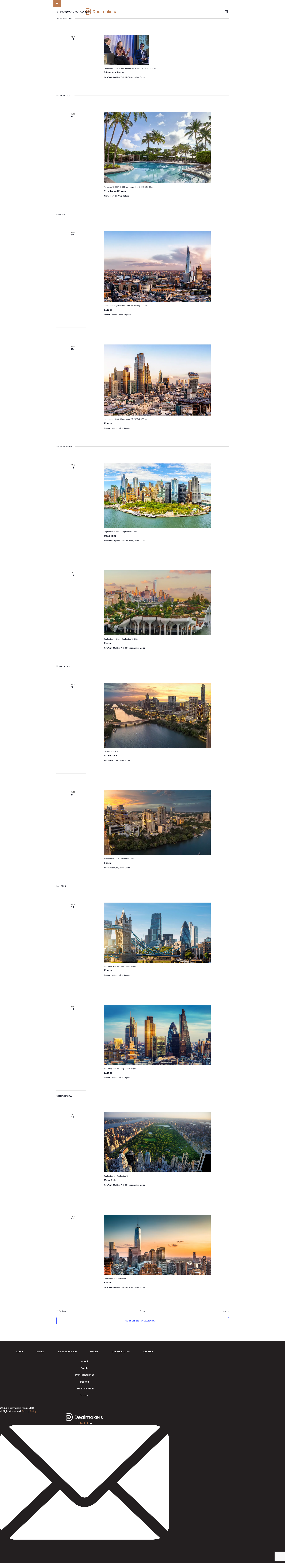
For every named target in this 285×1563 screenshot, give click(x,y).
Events (158, 11)
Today (142, 1311)
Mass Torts (110, 535)
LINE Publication (205, 11)
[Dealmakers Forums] (69, 11)
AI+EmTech (110, 755)
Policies (94, 1351)
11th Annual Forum (115, 191)
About (143, 11)
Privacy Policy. (29, 1411)
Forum (107, 643)
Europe (108, 310)
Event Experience (179, 11)
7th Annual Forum (114, 72)
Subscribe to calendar (140, 1320)
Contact (227, 11)
